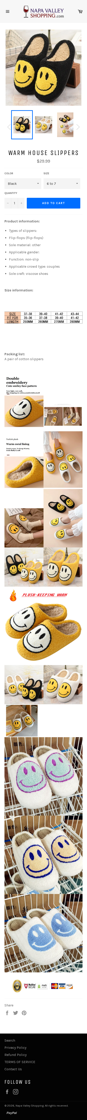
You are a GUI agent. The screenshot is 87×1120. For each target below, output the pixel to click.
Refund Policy (15, 1055)
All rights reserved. (56, 1105)
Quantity (10, 193)
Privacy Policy (15, 1047)
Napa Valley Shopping (30, 1105)
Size (46, 173)
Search (9, 1040)
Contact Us (13, 1069)
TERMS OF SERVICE (19, 1062)
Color (8, 173)
